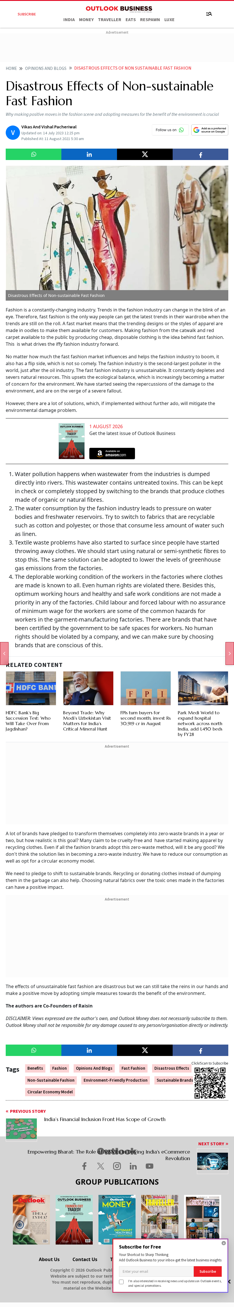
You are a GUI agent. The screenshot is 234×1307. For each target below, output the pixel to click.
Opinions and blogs (45, 69)
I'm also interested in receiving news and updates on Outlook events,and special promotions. (175, 1283)
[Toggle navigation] (209, 14)
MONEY (86, 20)
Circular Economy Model (50, 1092)
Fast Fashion (133, 1068)
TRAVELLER (109, 20)
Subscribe (207, 1271)
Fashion (59, 1068)
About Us (49, 1259)
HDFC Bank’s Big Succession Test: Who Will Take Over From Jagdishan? (28, 721)
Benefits (35, 1068)
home (11, 69)
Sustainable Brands (175, 1080)
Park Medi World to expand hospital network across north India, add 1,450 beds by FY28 (200, 723)
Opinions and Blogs (94, 1068)
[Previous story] (4, 653)
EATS (131, 20)
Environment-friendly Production (116, 1080)
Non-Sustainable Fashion (50, 1080)
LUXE (169, 20)
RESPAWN (150, 20)
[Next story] (229, 653)
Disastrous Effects (171, 1068)
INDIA (69, 20)
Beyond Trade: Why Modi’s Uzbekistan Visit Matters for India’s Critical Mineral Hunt (87, 721)
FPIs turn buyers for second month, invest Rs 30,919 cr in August (145, 718)
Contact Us (84, 1259)
